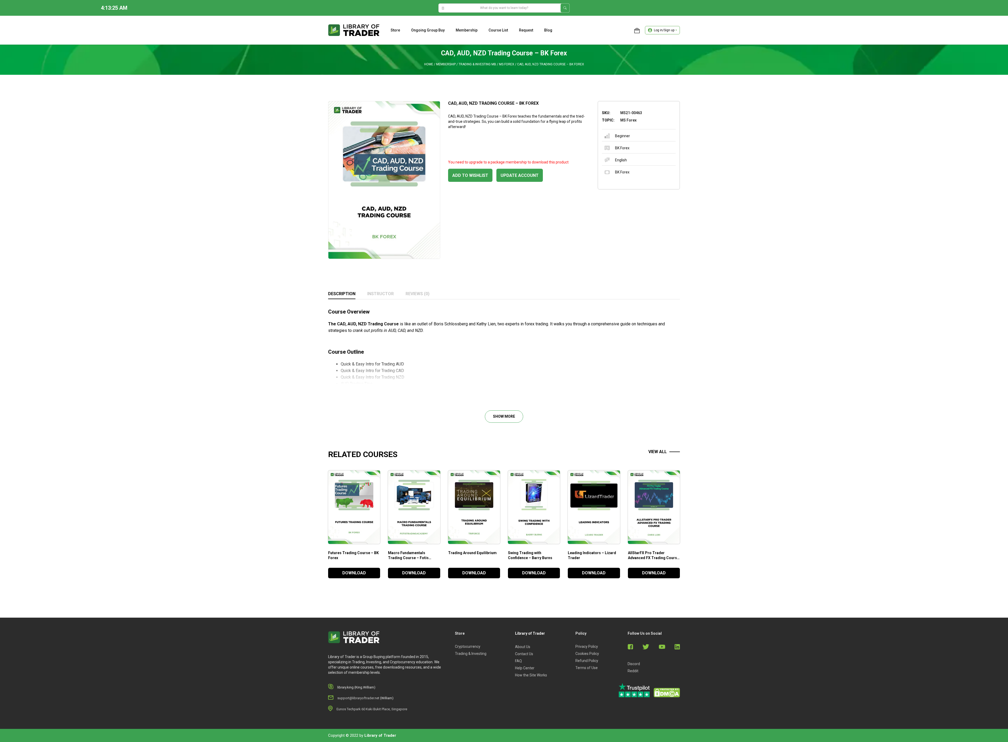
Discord (634, 664)
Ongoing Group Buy (428, 30)
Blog (548, 30)
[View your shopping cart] (637, 30)
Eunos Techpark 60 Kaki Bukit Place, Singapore (372, 709)
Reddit (633, 671)
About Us (522, 647)
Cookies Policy (587, 653)
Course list (498, 30)
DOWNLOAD (354, 572)
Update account (520, 175)
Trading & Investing (470, 653)
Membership (466, 30)
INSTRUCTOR (380, 293)
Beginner (622, 136)
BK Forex (622, 148)
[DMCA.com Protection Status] (667, 692)
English (621, 160)
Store (395, 30)
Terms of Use (586, 668)
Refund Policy (586, 661)
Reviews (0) (417, 293)
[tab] (341, 294)
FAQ (518, 661)
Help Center (524, 668)
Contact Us (524, 654)
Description (341, 293)
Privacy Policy (586, 646)
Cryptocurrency (467, 646)
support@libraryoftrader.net (358, 698)
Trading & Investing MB (477, 64)
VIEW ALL (657, 451)
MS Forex (506, 64)
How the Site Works (531, 675)
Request (526, 30)
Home (428, 64)
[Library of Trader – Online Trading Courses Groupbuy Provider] (354, 30)
